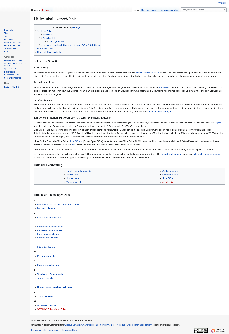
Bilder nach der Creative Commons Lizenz (58, 204)
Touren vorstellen (45, 278)
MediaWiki (164, 87)
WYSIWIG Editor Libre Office (51, 305)
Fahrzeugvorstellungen (160, 111)
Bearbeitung (72, 174)
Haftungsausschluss (68, 330)
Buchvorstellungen (46, 208)
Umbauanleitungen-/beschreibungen (55, 287)
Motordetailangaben (47, 256)
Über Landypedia (50, 330)
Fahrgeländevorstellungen (50, 226)
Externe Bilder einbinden (49, 217)
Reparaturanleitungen (170, 154)
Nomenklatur (72, 178)
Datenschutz (36, 330)
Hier (74, 144)
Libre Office (74, 141)
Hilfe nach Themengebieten (206, 154)
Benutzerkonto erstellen (147, 72)
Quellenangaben (170, 171)
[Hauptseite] (13, 12)
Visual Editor (168, 182)
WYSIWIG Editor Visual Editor (51, 309)
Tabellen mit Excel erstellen (50, 274)
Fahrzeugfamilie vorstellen (50, 230)
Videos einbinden (45, 296)
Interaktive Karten (46, 247)
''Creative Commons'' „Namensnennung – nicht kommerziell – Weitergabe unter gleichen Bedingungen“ (108, 325)
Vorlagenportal (73, 182)
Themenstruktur (170, 174)
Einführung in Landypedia (79, 171)
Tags (216, 122)
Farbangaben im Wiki (47, 237)
